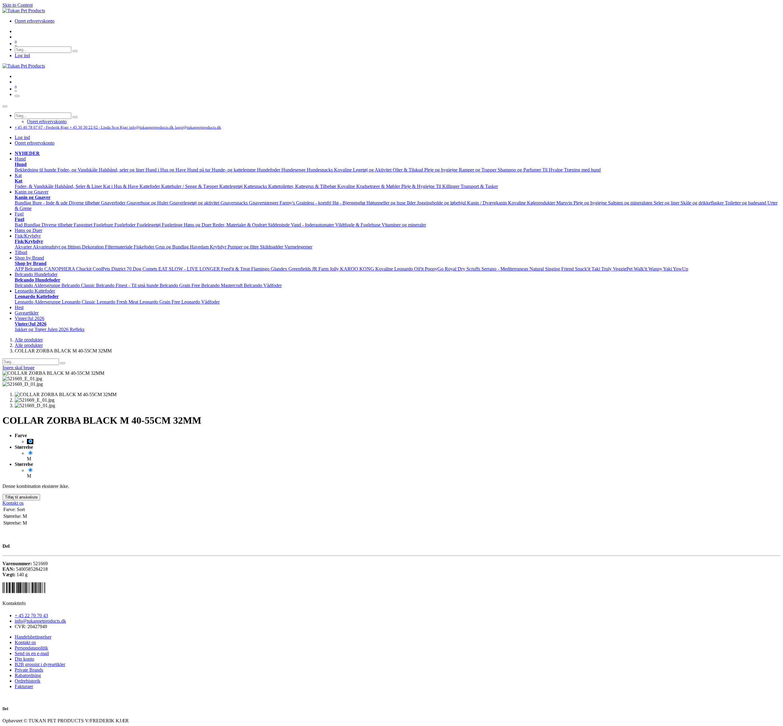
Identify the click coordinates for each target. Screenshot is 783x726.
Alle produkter (29, 339)
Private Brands (29, 670)
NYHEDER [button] (27, 153)
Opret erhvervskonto (34, 143)
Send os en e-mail (32, 653)
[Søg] (74, 51)
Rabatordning (28, 675)
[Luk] (4, 106)
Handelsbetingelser (33, 636)
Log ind (22, 55)
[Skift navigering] (17, 96)
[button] (20, 158)
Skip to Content (17, 5)
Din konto (24, 659)
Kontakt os (13, 503)
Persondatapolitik (31, 647)
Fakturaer (24, 686)
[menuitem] (34, 21)
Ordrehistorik (27, 681)
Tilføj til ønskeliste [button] (21, 497)
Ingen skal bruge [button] (18, 367)
